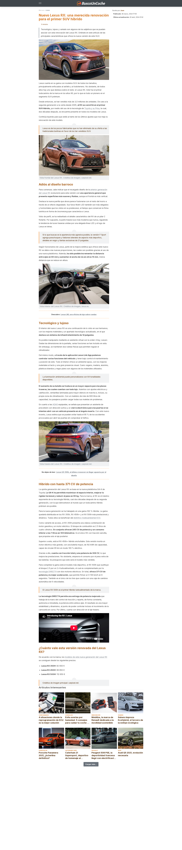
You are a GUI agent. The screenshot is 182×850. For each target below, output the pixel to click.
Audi (119, 750)
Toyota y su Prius (92, 108)
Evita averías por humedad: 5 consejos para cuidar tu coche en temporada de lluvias (77, 720)
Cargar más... (91, 764)
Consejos (69, 715)
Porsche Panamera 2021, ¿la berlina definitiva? (48, 755)
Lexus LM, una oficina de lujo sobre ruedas (78, 314)
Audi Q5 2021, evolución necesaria (130, 754)
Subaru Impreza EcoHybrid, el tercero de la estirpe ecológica (130, 720)
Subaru (120, 715)
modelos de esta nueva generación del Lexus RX (86, 657)
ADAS (55, 404)
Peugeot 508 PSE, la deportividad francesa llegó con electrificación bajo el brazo (104, 755)
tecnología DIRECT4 (48, 571)
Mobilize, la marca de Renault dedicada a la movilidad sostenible (103, 720)
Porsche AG (43, 750)
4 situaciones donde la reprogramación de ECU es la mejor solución (51, 720)
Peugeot (95, 750)
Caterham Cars (71, 750)
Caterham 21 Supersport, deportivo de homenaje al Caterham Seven (76, 755)
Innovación (96, 715)
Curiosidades (44, 715)
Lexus (48, 10)
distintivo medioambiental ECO (87, 518)
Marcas (41, 10)
